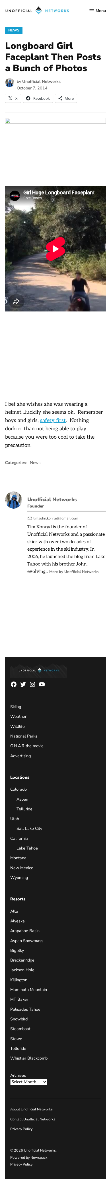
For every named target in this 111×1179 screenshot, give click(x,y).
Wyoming (19, 877)
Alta (14, 911)
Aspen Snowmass (26, 941)
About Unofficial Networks (31, 1109)
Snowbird (19, 1019)
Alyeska (17, 921)
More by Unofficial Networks (73, 571)
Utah (14, 819)
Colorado (18, 789)
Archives (18, 1075)
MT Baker (19, 999)
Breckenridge (22, 960)
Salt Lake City (29, 828)
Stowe (16, 1039)
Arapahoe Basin (25, 931)
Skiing (15, 707)
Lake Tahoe (27, 848)
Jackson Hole (22, 970)
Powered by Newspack (28, 1157)
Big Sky (17, 950)
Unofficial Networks (41, 81)
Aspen (22, 799)
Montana (18, 858)
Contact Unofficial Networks (32, 1119)
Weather (18, 716)
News (13, 30)
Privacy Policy (21, 1128)
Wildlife (17, 726)
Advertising (20, 756)
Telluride (24, 809)
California (19, 838)
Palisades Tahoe (25, 1009)
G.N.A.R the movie (27, 746)
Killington (18, 980)
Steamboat (20, 1029)
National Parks (23, 736)
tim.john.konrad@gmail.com (55, 518)
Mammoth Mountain (28, 989)
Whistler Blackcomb (29, 1058)
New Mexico (21, 868)
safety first (53, 420)
